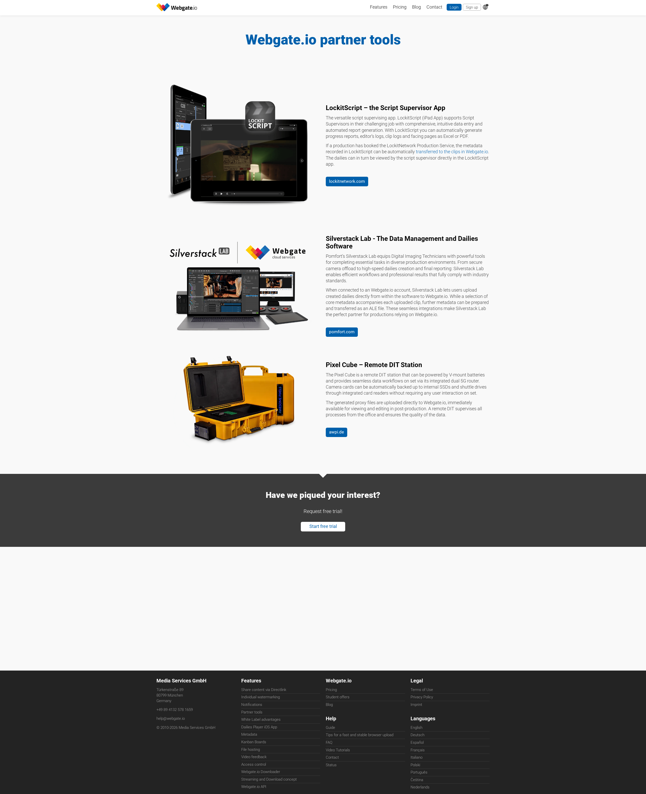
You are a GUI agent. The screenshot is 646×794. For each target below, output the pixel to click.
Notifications (251, 704)
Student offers (337, 697)
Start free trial (323, 526)
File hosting (250, 749)
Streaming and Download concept (269, 779)
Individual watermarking (260, 697)
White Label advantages (261, 719)
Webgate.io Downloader (260, 772)
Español (417, 742)
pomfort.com (342, 331)
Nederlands (420, 787)
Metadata (249, 734)
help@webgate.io (170, 718)
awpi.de (336, 432)
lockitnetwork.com (347, 181)
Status (331, 765)
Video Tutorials (338, 750)
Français (418, 750)
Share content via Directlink (263, 689)
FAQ (329, 742)
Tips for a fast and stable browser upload (359, 735)
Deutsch (417, 735)
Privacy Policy (422, 697)
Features (251, 681)
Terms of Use (422, 689)
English (416, 727)
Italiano (416, 757)
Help (331, 719)
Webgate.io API (253, 786)
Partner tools (251, 712)
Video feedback (253, 757)
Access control (253, 764)
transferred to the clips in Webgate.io (452, 151)
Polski (415, 765)
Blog (329, 704)
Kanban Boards (253, 742)
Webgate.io (339, 681)
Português (419, 772)
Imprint (416, 704)
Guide (330, 727)
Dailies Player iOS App (259, 727)
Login (454, 7)
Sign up (472, 7)
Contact (332, 757)
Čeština (417, 780)
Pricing (331, 689)
